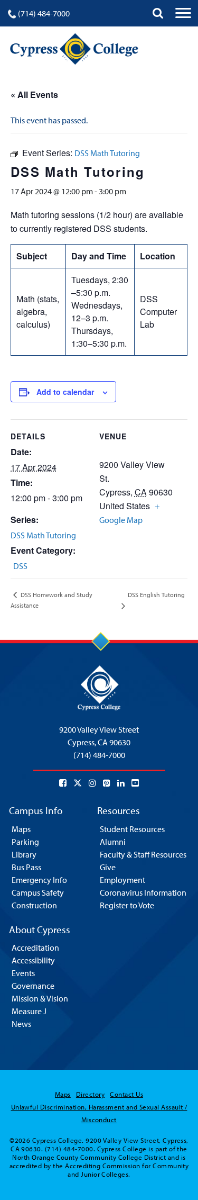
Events (23, 973)
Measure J (29, 1011)
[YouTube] (135, 783)
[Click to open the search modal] (157, 13)
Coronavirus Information (143, 892)
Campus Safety (38, 892)
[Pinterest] (106, 783)
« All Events (34, 94)
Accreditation (35, 947)
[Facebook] (63, 783)
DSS (20, 566)
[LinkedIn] (121, 783)
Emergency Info (39, 879)
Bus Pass (26, 867)
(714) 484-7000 (44, 13)
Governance (33, 985)
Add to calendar (65, 391)
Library (24, 854)
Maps (21, 829)
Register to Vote (127, 905)
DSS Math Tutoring (43, 535)
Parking (25, 841)
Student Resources (132, 829)
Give (108, 867)
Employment (122, 879)
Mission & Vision (40, 998)
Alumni (113, 841)
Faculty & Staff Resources (143, 854)
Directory (90, 1094)
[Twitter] (77, 783)
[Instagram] (92, 783)
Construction (34, 905)
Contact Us (126, 1094)
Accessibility (33, 960)
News (21, 1023)
